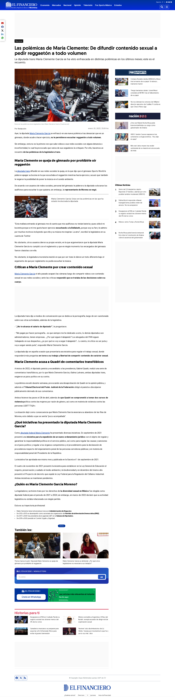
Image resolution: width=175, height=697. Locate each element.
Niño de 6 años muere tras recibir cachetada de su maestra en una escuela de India (145, 148)
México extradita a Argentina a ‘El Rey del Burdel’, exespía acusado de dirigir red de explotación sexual (93, 619)
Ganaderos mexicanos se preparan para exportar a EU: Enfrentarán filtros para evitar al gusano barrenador (44, 631)
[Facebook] (163, 2)
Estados (118, 5)
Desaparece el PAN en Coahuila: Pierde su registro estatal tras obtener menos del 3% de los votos (45, 619)
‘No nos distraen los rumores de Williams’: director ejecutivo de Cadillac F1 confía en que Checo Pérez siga (145, 104)
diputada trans (23, 171)
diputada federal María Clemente (35, 433)
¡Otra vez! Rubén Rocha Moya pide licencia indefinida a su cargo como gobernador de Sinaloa (143, 125)
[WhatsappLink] (55, 595)
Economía (45, 5)
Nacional (67, 5)
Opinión (77, 5)
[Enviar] (101, 577)
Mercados (56, 5)
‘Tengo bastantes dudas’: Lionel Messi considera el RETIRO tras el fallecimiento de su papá (145, 93)
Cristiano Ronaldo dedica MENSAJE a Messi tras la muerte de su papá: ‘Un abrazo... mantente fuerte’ (145, 81)
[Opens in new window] (121, 81)
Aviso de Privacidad (104, 695)
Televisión (87, 5)
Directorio (81, 695)
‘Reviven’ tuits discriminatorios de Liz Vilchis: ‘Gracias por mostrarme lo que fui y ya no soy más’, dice (93, 631)
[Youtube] (169, 2)
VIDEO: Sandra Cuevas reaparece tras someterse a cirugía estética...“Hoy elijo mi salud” (145, 137)
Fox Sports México (103, 5)
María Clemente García (40, 133)
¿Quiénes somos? (69, 695)
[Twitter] (165, 2)
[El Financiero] (21, 5)
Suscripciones (91, 695)
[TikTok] (172, 2)
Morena (62, 526)
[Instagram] (167, 2)
